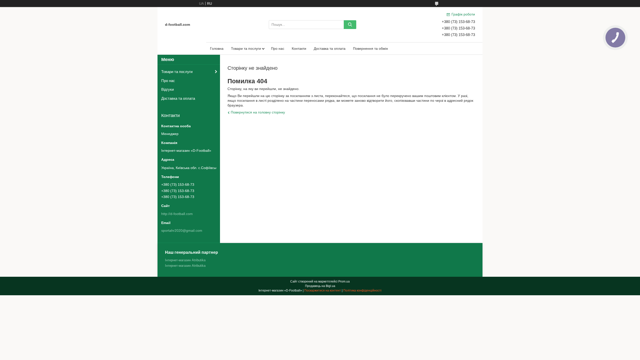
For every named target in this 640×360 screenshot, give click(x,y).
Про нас (277, 48)
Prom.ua (344, 281)
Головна (217, 48)
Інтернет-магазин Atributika (185, 260)
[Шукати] (350, 24)
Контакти (299, 48)
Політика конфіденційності (362, 290)
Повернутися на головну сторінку (258, 112)
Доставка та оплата (330, 48)
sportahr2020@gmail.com (181, 230)
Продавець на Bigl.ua (320, 286)
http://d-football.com (177, 214)
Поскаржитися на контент (322, 290)
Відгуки (167, 89)
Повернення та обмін (370, 48)
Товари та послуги (246, 48)
